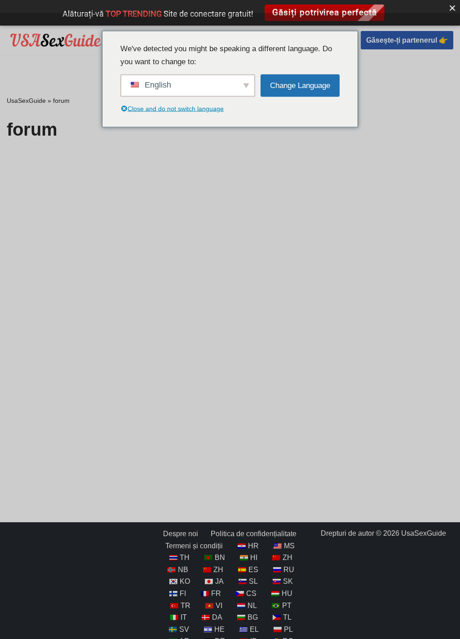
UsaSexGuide (26, 100)
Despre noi (180, 534)
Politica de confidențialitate (253, 534)
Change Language (300, 85)
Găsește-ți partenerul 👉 (407, 40)
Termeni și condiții (194, 546)
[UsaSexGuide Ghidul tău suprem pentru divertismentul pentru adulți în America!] (56, 40)
